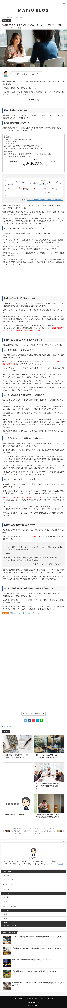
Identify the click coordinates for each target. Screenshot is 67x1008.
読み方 (6, 901)
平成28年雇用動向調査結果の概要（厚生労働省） (45, 200)
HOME (15, 998)
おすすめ (6, 897)
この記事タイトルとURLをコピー (34, 713)
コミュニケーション (10, 880)
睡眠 (5, 914)
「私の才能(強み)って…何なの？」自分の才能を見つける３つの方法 (34, 971)
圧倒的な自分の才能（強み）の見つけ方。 (25, 613)
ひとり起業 (7, 889)
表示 (36, 100)
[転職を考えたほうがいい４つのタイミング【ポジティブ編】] (37, 720)
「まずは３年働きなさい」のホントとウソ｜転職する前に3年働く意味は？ (47, 786)
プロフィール (22, 998)
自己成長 (6, 875)
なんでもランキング (10, 925)
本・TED (7, 893)
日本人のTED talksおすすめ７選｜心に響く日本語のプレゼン (32, 960)
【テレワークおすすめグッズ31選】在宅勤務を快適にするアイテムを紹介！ (37, 937)
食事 (5, 918)
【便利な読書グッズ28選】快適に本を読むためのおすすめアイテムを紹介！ (37, 948)
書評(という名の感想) (10, 906)
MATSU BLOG (33, 1003)
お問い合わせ (50, 998)
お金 (5, 922)
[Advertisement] (33, 278)
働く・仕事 (7, 871)
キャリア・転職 (7, 726)
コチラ (61, 864)
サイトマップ (30, 998)
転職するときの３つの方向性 (14, 814)
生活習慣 (6, 910)
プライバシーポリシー (40, 998)
